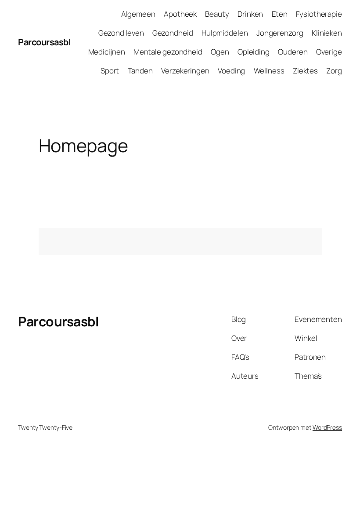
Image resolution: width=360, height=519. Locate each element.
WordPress (327, 427)
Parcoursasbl (44, 42)
